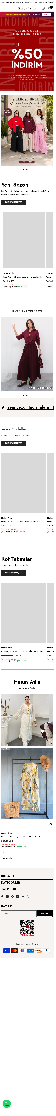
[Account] (43, 8)
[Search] (10, 8)
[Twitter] (28, 896)
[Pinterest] (12, 896)
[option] (23, 251)
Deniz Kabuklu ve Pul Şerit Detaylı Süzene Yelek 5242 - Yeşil (21, 521)
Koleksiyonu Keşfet (26, 687)
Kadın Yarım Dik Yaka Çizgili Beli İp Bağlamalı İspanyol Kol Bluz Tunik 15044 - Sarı (22, 276)
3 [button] (30, 395)
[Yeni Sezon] (27, 194)
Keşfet (46, 14)
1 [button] (23, 395)
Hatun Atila (8, 273)
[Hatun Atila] (27, 130)
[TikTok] (17, 896)
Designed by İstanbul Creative (27, 944)
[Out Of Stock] (50, 824)
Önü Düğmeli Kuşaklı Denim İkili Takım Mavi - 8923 (22, 651)
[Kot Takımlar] (27, 567)
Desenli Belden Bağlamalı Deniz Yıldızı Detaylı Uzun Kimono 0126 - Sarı (26, 836)
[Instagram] (7, 896)
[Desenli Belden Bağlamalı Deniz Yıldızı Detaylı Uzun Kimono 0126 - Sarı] (28, 788)
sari (2, 851)
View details (6, 858)
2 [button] (27, 395)
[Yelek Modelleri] (27, 437)
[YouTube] (22, 896)
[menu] (3, 8)
